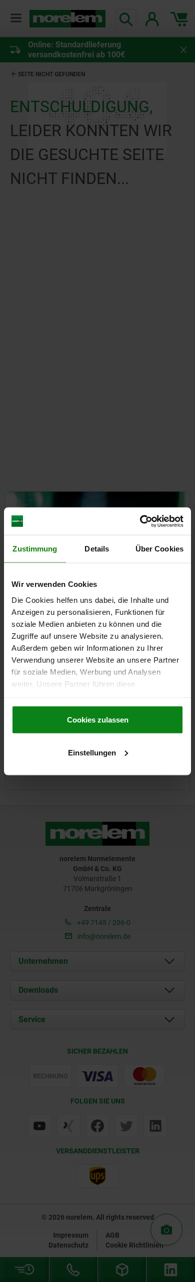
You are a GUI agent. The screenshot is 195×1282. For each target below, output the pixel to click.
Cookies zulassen (97, 720)
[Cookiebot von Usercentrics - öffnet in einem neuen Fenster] (140, 521)
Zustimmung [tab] (34, 549)
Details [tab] (96, 549)
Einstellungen (92, 752)
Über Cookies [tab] (160, 549)
